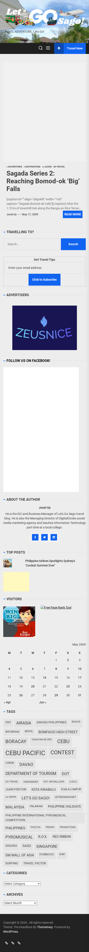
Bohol (29, 731)
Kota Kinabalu (44, 789)
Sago (26, 846)
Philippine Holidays (64, 806)
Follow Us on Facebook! (28, 361)
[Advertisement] (16, 581)
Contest (62, 752)
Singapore (46, 846)
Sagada (11, 845)
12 (21, 677)
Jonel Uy (11, 214)
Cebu (63, 741)
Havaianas (31, 781)
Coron (9, 762)
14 (44, 677)
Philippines (15, 828)
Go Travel (11, 781)
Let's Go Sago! (35, 798)
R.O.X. (42, 837)
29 (56, 695)
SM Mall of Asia (19, 855)
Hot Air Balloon (53, 781)
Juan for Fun (15, 789)
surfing (11, 863)
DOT (65, 773)
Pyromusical (19, 837)
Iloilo (73, 781)
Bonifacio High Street (58, 732)
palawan (36, 806)
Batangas (12, 731)
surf (62, 854)
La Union (10, 797)
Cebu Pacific (25, 753)
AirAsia (23, 723)
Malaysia (14, 807)
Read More (72, 214)
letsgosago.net (65, 797)
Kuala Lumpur (71, 789)
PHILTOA (35, 827)
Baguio (76, 721)
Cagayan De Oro (42, 739)
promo (50, 827)
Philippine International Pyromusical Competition (35, 818)
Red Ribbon (62, 837)
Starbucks (46, 854)
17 (79, 677)
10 (79, 668)
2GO (8, 722)
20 (33, 686)
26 (21, 695)
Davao (26, 764)
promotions (68, 827)
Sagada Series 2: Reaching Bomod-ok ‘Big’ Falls (43, 181)
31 (79, 695)
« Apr (7, 702)
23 (68, 686)
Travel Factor (34, 863)
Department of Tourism (30, 773)
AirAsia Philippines (51, 722)
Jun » (42, 702)
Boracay (15, 741)
